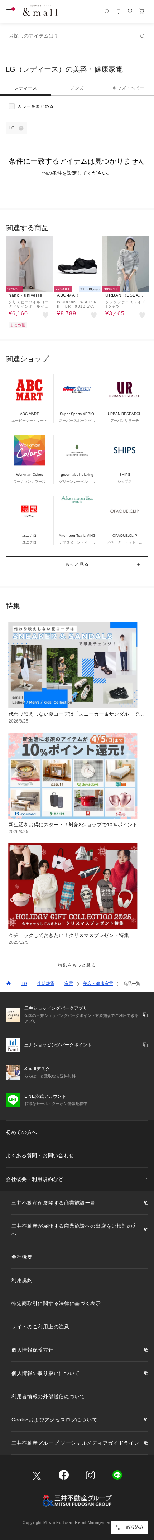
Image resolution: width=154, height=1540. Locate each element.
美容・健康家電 (98, 983)
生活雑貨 (45, 983)
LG (24, 983)
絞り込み (135, 1527)
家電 (68, 983)
